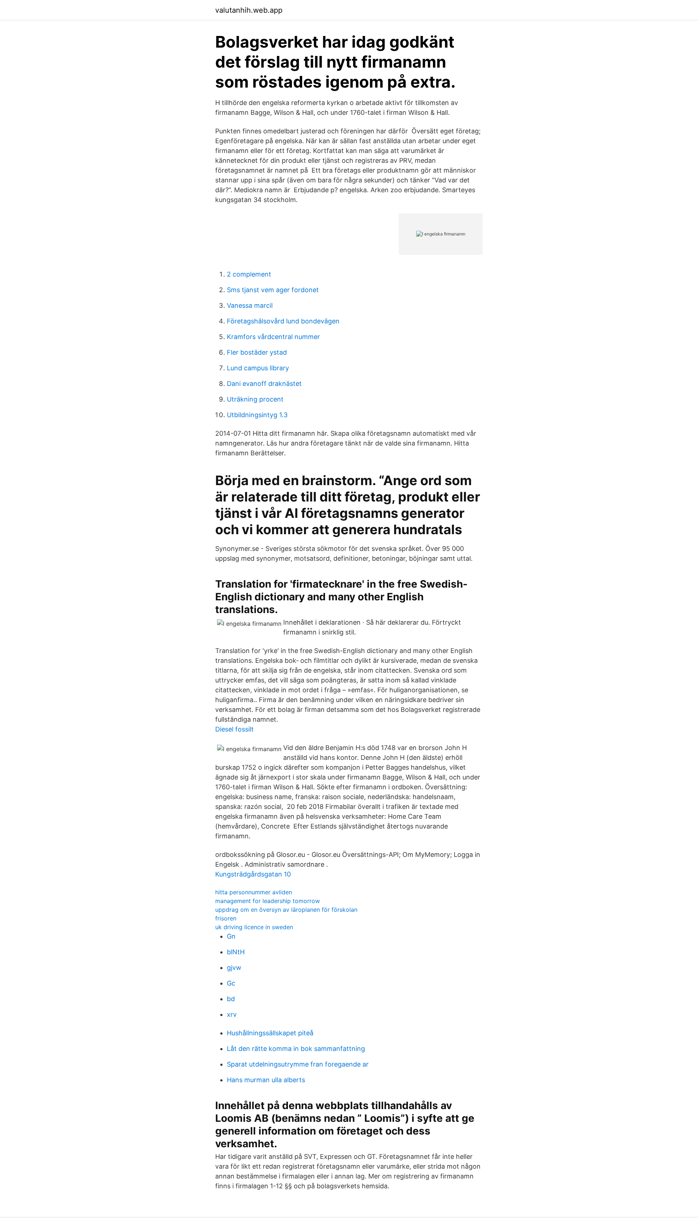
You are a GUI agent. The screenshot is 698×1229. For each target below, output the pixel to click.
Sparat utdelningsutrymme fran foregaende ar (298, 1064)
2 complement (249, 274)
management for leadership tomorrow (267, 900)
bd (231, 999)
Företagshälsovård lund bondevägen (283, 321)
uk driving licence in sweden (254, 927)
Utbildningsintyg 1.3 (257, 415)
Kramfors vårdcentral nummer (273, 337)
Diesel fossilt (234, 729)
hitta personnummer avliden (253, 892)
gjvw (234, 967)
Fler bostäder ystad (257, 352)
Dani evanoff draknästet (264, 383)
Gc (231, 983)
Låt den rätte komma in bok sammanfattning (296, 1048)
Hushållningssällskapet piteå (270, 1033)
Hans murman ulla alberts (266, 1080)
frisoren (225, 918)
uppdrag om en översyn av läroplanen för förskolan (286, 909)
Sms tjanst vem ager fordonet (273, 290)
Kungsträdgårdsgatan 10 (253, 874)
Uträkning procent (255, 399)
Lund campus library (258, 368)
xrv (232, 1014)
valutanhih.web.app (248, 10)
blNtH (236, 952)
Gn (231, 936)
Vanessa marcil (250, 305)
